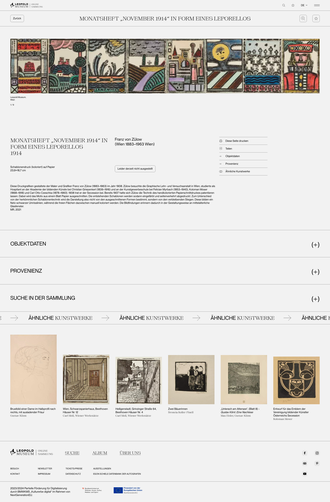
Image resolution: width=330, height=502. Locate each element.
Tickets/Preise (74, 468)
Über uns (130, 452)
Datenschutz (73, 474)
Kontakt (15, 474)
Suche (72, 452)
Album (99, 452)
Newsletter (45, 468)
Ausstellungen (102, 468)
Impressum (44, 474)
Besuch (14, 468)
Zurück (17, 18)
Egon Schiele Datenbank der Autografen (117, 474)
